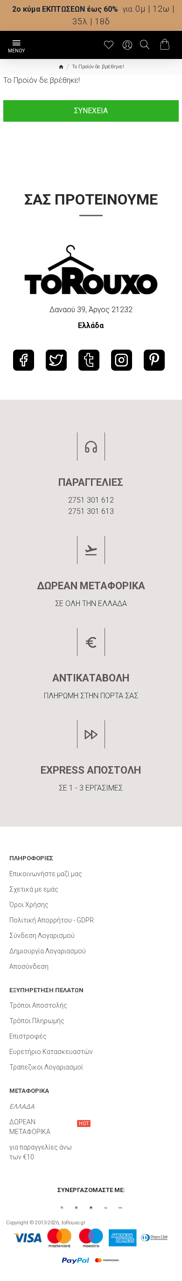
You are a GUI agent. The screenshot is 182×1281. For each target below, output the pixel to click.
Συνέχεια (91, 110)
